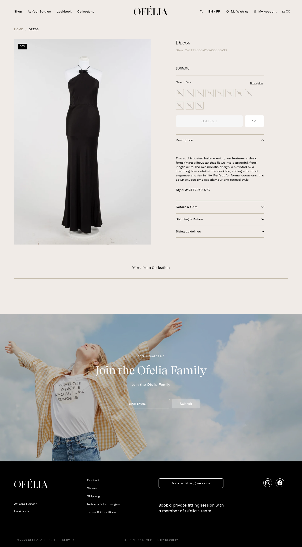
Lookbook (64, 11)
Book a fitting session (191, 483)
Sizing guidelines (188, 231)
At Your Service (39, 11)
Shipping (93, 496)
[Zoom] (82, 142)
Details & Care (186, 207)
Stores (92, 488)
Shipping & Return (189, 219)
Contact (93, 480)
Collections (85, 11)
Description (184, 140)
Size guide (256, 83)
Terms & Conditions (101, 512)
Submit (186, 404)
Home (18, 29)
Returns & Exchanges (103, 504)
